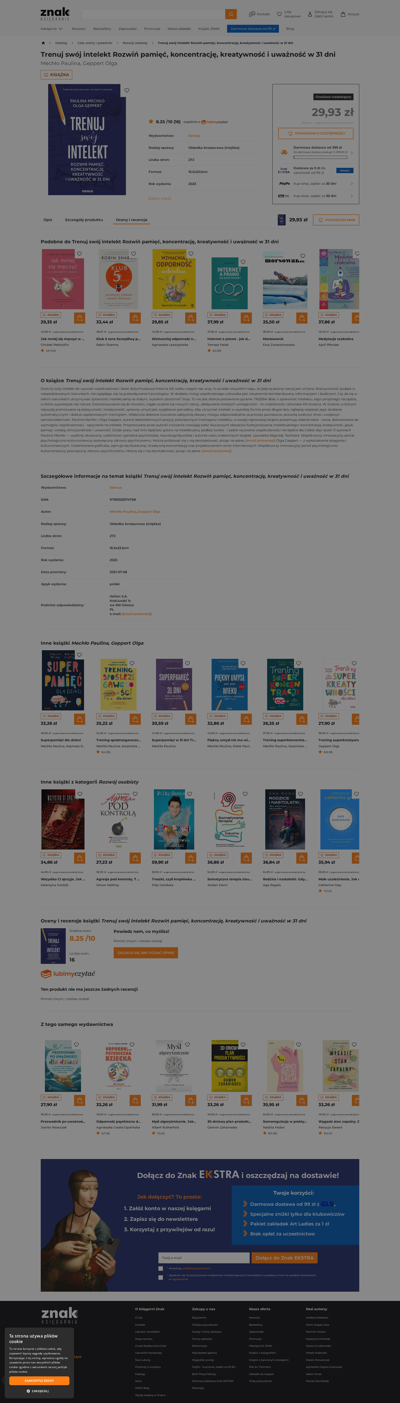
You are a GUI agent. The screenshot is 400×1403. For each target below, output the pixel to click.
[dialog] (39, 1363)
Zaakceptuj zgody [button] (39, 1381)
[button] (39, 1391)
